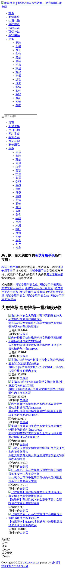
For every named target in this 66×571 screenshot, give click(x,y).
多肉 (18, 105)
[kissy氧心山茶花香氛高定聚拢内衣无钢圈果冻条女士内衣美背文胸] (36, 473)
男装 (18, 42)
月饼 (18, 233)
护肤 (18, 64)
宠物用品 (14, 35)
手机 (18, 218)
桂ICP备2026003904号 (14, 566)
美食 (18, 214)
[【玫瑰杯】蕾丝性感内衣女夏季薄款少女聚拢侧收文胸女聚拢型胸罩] (36, 495)
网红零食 (14, 24)
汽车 (18, 247)
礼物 (18, 101)
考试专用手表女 (15, 295)
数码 (18, 72)
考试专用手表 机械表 (33, 291)
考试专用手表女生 (26, 284)
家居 (18, 68)
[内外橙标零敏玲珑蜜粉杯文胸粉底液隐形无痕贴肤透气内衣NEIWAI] (36, 341)
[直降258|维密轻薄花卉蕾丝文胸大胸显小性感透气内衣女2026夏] (36, 385)
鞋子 (18, 50)
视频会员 (14, 27)
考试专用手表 (45, 255)
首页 (11, 13)
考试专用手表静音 (12, 288)
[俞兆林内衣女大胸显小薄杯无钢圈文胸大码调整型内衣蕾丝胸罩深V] (36, 319)
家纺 (18, 86)
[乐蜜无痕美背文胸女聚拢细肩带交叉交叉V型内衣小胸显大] (36, 451)
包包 (18, 53)
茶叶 (18, 229)
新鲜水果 (14, 16)
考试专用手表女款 (37, 295)
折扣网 (55, 562)
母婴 (18, 83)
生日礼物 (14, 20)
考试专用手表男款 (50, 284)
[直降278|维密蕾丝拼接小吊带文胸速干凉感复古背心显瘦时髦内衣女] (36, 363)
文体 (18, 90)
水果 (18, 225)
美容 (18, 61)
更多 (11, 39)
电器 (18, 75)
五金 (18, 240)
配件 (18, 244)
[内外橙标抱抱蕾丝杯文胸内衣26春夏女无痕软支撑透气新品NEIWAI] (36, 407)
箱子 (18, 57)
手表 (18, 221)
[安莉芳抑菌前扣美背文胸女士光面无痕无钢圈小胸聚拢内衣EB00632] (36, 429)
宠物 (18, 94)
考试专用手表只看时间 (39, 288)
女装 (18, 46)
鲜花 (18, 97)
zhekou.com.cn (31, 562)
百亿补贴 (14, 31)
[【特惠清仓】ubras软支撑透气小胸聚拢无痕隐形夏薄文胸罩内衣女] (36, 517)
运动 (18, 79)
